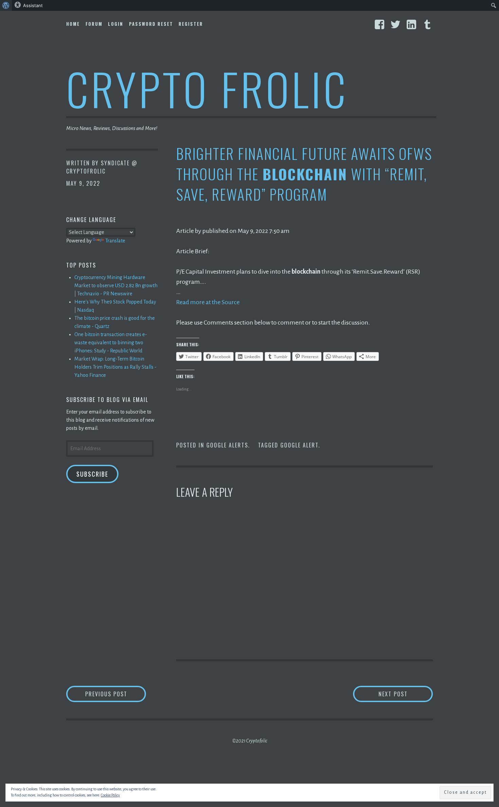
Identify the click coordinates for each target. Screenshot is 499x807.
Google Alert (299, 445)
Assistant (33, 5)
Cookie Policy (110, 795)
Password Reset (151, 23)
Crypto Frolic (207, 88)
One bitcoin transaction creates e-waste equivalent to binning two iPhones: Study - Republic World (110, 342)
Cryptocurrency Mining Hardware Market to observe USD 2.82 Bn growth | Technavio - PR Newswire (116, 285)
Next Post (405, 694)
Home (73, 23)
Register (191, 23)
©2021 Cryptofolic (249, 741)
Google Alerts (227, 445)
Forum (94, 23)
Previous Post (115, 694)
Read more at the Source (208, 302)
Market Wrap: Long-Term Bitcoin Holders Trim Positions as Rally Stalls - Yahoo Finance (115, 367)
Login (115, 23)
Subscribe (92, 474)
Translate (115, 240)
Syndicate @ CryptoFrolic (101, 167)
